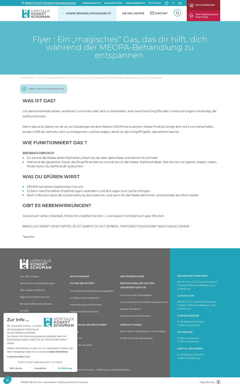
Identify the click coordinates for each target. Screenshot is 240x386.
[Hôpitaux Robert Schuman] (35, 264)
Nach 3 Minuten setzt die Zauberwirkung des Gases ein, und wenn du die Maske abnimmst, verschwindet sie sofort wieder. (113, 195)
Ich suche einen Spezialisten (136, 295)
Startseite (26, 77)
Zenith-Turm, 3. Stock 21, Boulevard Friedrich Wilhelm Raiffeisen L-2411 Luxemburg (197, 285)
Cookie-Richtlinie (57, 351)
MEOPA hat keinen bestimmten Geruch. (55, 186)
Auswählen (40, 368)
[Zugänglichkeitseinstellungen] (166, 3)
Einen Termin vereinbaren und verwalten (143, 331)
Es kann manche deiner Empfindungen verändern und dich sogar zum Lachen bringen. (89, 191)
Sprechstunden (131, 324)
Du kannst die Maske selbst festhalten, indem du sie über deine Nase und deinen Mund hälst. (92, 158)
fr (173, 3)
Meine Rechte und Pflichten (86, 304)
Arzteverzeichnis (132, 276)
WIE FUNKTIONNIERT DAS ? (54, 142)
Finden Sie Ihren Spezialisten (136, 338)
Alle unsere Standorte (32, 290)
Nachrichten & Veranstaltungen (37, 283)
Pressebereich (135, 3)
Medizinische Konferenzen (135, 315)
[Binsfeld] (218, 382)
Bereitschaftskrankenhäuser (36, 303)
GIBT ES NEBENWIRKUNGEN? (56, 205)
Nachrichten (113, 3)
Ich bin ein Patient (82, 283)
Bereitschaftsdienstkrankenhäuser (50, 3)
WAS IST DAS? (39, 101)
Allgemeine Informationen (35, 296)
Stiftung (154, 3)
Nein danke (15, 368)
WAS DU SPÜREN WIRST (51, 176)
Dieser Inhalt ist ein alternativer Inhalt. (46, 89)
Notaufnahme (79, 276)
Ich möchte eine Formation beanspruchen (144, 302)
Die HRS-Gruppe (133, 13)
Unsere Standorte (130, 308)
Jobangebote (91, 3)
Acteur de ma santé (81, 345)
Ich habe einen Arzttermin (84, 297)
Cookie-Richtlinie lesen (18, 357)
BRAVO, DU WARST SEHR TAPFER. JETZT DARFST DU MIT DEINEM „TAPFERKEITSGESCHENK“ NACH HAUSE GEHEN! (105, 226)
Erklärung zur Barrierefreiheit (113, 369)
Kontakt (24, 310)
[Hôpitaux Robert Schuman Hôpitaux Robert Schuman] (36, 13)
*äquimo (28, 236)
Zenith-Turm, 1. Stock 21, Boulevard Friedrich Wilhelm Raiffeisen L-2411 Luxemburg (196, 305)
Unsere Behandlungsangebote (88, 13)
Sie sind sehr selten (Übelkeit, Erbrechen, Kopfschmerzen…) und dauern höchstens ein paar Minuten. (93, 216)
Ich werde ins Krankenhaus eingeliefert (92, 291)
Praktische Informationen (84, 311)
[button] (7, 380)
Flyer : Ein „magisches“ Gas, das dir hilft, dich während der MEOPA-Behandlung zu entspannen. (120, 47)
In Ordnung (65, 368)
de (179, 3)
